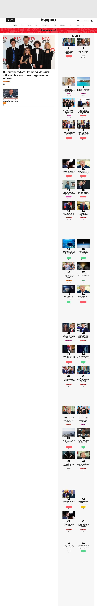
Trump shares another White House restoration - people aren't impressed (69, 51)
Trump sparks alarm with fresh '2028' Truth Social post (69, 358)
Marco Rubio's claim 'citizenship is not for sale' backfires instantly (69, 379)
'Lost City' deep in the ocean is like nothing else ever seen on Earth (83, 358)
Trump (36, 25)
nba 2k (83, 446)
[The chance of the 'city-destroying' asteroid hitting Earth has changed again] (68, 289)
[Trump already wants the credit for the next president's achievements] (68, 124)
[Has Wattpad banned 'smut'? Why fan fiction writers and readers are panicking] (83, 493)
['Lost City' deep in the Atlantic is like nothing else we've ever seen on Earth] (83, 348)
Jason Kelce (69, 196)
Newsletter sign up (84, 20)
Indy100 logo (48, 20)
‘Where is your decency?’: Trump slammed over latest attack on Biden (69, 503)
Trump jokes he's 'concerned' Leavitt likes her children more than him (83, 112)
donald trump (68, 56)
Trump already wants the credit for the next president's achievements (68, 134)
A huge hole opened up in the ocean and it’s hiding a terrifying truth (68, 252)
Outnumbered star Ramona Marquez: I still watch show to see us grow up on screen (27, 75)
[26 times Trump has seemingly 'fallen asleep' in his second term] (83, 455)
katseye (68, 115)
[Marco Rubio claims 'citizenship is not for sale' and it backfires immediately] (68, 370)
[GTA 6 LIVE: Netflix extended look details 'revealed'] (68, 538)
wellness (83, 93)
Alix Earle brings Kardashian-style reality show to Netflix (69, 90)
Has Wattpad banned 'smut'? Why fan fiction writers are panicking (83, 503)
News (22, 25)
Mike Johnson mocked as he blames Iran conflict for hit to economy (69, 173)
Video (70, 25)
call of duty (69, 468)
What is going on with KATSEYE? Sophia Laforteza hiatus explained (68, 112)
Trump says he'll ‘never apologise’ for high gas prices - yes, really (83, 193)
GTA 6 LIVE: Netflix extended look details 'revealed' (68, 547)
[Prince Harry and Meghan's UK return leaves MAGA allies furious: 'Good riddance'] (68, 266)
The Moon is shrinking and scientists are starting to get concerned (83, 253)
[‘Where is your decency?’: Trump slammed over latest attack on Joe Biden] (68, 493)
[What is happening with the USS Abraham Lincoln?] (68, 432)
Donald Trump (83, 175)
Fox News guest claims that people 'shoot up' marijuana (10, 100)
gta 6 (83, 56)
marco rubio (69, 384)
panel (4, 103)
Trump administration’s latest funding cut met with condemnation (83, 336)
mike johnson (68, 175)
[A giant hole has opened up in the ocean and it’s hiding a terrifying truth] (68, 243)
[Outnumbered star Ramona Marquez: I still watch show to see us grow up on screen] (29, 52)
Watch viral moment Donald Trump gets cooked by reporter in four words (68, 419)
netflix (69, 93)
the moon (83, 257)
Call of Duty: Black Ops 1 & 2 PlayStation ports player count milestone (68, 464)
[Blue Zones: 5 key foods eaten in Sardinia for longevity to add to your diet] (83, 81)
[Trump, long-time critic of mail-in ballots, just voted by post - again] (68, 205)
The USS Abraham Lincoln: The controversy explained (68, 441)
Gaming (29, 25)
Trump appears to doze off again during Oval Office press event (83, 133)
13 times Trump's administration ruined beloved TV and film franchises (83, 524)
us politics (69, 424)
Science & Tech (46, 25)
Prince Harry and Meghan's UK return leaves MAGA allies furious (69, 275)
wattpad (83, 506)
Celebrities (62, 25)
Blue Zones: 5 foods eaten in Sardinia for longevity (83, 90)
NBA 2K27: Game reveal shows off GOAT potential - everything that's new (83, 442)
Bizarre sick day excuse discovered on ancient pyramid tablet (83, 547)
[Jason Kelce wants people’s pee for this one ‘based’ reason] (68, 184)
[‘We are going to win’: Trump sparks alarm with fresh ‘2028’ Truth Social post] (68, 348)
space (83, 280)
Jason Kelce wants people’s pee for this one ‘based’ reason (69, 193)
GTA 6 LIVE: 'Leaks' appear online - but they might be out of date (83, 51)
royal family (69, 280)
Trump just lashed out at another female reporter (83, 214)
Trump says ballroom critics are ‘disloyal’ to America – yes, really (83, 173)
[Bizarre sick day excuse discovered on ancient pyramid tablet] (83, 538)
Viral (55, 25)
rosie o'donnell (69, 340)
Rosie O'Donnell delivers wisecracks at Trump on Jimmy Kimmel (69, 336)
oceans (68, 257)
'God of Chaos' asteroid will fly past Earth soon (83, 274)
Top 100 (15, 25)
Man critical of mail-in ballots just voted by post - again (68, 214)
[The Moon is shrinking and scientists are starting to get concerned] (83, 243)
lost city (83, 361)
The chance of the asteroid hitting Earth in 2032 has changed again (69, 298)
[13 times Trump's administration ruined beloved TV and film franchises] (83, 515)
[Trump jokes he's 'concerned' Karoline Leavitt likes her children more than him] (83, 102)
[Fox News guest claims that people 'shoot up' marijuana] (10, 94)
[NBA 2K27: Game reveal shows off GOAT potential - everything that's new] (83, 432)
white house (83, 529)
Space (69, 301)
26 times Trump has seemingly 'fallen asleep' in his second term (83, 464)
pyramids (83, 551)
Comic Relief (6, 81)
